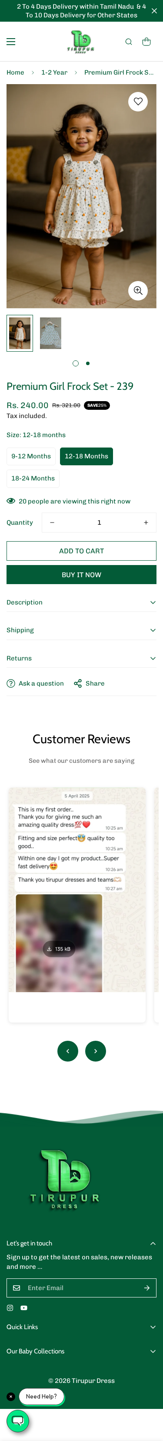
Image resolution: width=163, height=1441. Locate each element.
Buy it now (81, 575)
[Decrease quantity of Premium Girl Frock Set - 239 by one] (52, 522)
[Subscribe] (146, 1287)
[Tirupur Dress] (81, 41)
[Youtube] (23, 1307)
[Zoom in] (138, 291)
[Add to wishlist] (138, 101)
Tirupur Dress (93, 1381)
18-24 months (33, 478)
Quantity (20, 522)
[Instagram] (10, 1307)
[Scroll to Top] (147, 1395)
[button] (146, 42)
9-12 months (31, 456)
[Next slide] (95, 1051)
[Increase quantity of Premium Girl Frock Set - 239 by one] (146, 522)
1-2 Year (54, 72)
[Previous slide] (67, 1051)
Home (15, 72)
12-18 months (86, 456)
